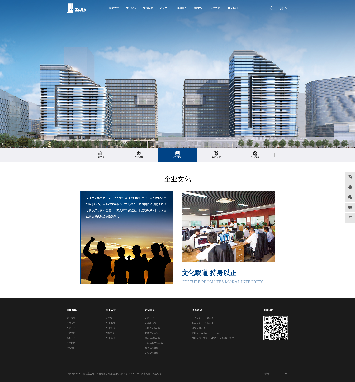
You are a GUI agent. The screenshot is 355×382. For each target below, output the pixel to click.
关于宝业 (131, 8)
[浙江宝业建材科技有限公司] (76, 8)
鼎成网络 (156, 373)
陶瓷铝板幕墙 (151, 348)
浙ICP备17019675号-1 (130, 373)
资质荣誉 (110, 333)
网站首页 (114, 8)
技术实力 (148, 8)
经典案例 (182, 8)
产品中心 (165, 8)
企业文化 (110, 328)
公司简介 (110, 318)
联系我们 (233, 8)
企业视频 (110, 338)
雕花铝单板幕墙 (153, 338)
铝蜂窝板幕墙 (151, 353)
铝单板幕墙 (150, 323)
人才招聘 (216, 8)
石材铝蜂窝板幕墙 (154, 343)
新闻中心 (199, 8)
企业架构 (110, 323)
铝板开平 (149, 318)
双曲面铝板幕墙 (153, 328)
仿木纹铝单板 (151, 333)
